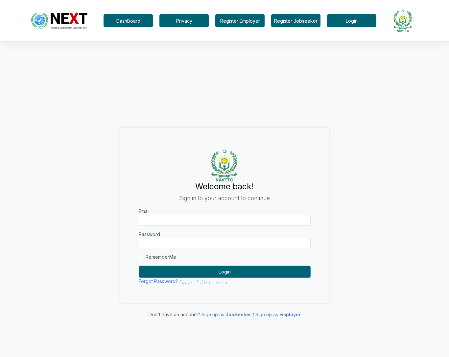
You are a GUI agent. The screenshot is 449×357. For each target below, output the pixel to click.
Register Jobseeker (296, 21)
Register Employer (240, 21)
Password (149, 234)
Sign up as (226, 314)
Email (144, 211)
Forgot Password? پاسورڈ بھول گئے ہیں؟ (183, 281)
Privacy (184, 21)
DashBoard (128, 21)
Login (352, 21)
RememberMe (161, 257)
